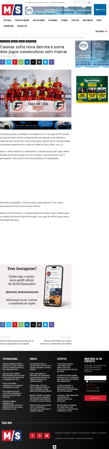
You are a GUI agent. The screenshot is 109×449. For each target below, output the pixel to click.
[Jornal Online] (12, 9)
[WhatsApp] (21, 62)
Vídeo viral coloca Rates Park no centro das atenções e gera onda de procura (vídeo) (41, 388)
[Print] (39, 62)
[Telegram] (45, 62)
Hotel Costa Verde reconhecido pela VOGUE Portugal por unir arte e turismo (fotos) (13, 376)
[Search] (89, 2)
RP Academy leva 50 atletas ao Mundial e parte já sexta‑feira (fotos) (12, 394)
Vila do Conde (12, 37)
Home (2, 37)
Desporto (24, 37)
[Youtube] (47, 436)
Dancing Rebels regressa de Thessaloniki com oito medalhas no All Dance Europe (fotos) (13, 405)
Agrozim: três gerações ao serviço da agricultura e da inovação (68, 398)
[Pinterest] (15, 62)
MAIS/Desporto (30, 41)
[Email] (33, 62)
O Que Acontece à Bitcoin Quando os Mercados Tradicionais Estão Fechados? (67, 388)
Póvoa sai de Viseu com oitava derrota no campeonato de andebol (55, 342)
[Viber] (51, 62)
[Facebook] (2, 62)
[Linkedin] (27, 62)
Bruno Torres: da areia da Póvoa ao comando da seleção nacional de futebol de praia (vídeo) (40, 398)
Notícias (21, 41)
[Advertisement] (32, 182)
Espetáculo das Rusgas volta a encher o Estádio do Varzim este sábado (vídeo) (40, 408)
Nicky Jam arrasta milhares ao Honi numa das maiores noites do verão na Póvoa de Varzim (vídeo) (40, 377)
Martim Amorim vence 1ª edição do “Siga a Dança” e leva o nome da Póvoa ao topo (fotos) (13, 366)
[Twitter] (8, 62)
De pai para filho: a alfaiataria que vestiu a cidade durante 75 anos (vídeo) (40, 366)
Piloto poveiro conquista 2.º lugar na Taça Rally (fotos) (13, 385)
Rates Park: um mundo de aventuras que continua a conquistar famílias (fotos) (67, 408)
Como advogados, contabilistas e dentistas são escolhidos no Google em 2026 (67, 367)
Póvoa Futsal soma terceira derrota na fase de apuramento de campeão (17, 342)
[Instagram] (40, 436)
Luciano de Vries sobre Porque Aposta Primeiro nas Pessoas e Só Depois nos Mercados (68, 378)
